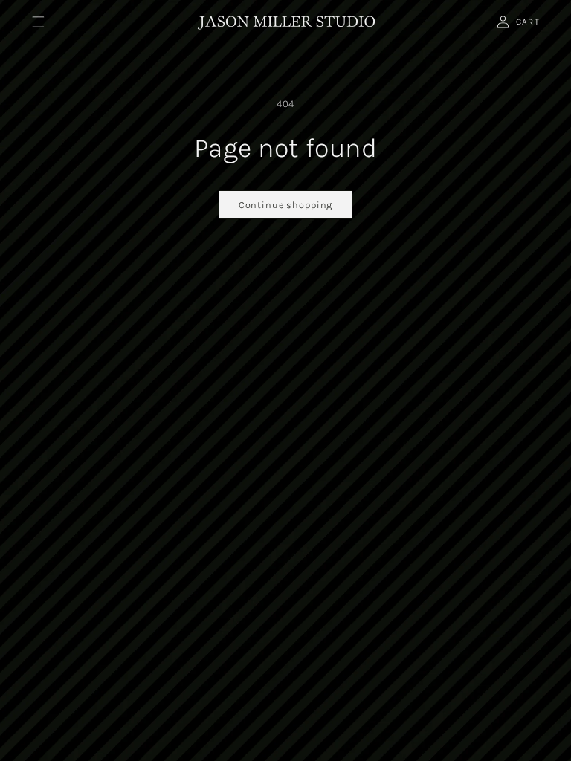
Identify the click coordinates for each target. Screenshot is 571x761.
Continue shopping (285, 204)
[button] (37, 22)
